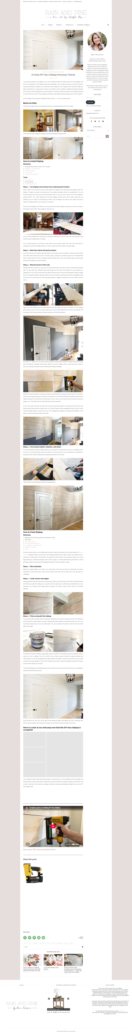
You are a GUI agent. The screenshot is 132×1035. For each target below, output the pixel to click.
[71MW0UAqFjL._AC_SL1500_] (30, 920)
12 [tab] (67, 1012)
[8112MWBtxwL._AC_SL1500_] (75, 890)
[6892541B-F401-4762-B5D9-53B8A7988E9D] (73, 873)
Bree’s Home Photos (56, 1)
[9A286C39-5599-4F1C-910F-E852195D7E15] (30, 905)
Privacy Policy (72, 1031)
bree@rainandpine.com (92, 113)
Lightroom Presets (43, 1)
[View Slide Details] (58, 999)
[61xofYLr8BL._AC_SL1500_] (30, 890)
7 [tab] (58, 1012)
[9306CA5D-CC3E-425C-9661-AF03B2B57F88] (75, 920)
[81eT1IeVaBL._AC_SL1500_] (33, 873)
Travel (58, 25)
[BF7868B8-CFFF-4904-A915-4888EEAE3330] (75, 905)
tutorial (71, 943)
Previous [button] (49, 999)
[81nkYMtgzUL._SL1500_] (45, 920)
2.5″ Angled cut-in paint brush (33, 545)
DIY (43, 25)
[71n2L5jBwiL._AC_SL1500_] (60, 890)
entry (29, 943)
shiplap (66, 943)
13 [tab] (69, 1012)
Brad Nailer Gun (29, 180)
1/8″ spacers (28, 172)
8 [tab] (60, 1012)
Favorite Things (83, 25)
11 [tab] (65, 1012)
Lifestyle (69, 25)
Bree (26, 946)
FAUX (48, 943)
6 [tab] (56, 1012)
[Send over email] (39, 937)
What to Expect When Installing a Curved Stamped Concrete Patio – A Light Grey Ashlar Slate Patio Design (73, 970)
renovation (59, 943)
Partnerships (78, 1)
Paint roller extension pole (32, 543)
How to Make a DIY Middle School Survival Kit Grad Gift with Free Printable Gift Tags (31, 969)
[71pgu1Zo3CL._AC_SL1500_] (53, 873)
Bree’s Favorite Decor (29, 1)
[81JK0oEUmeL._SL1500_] (60, 920)
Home (50, 25)
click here (121, 1011)
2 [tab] (49, 1012)
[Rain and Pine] (66, 16)
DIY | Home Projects (52, 72)
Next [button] (68, 999)
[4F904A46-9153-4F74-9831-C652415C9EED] (45, 905)
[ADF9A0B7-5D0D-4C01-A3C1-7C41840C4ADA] (60, 905)
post (56, 98)
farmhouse (42, 943)
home (53, 943)
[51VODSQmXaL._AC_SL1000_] (45, 890)
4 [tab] (53, 1012)
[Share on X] (29, 937)
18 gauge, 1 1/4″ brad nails (32, 168)
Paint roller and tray (30, 541)
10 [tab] (63, 1012)
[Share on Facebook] (25, 937)
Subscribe (90, 102)
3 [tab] (51, 1012)
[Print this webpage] (43, 937)
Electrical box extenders (31, 174)
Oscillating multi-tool (31, 184)
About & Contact (68, 1)
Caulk (26, 549)
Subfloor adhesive (30, 170)
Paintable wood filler (30, 547)
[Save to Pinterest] (34, 937)
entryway (35, 943)
